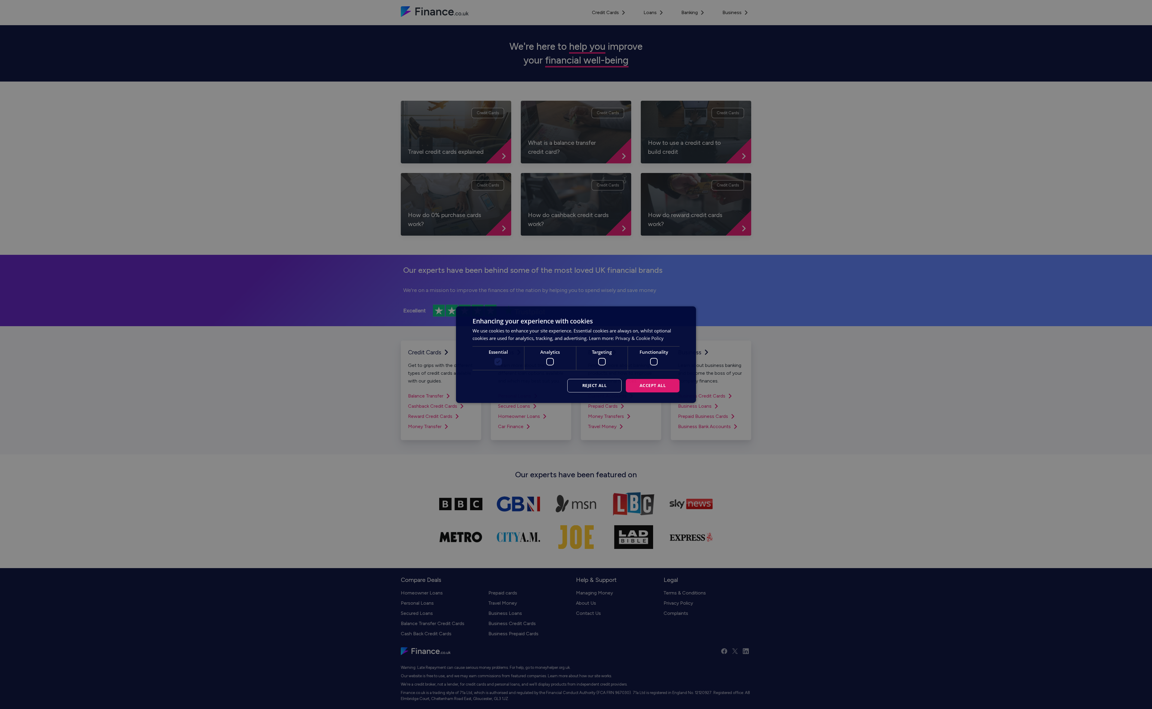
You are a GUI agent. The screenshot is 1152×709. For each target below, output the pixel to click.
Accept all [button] (653, 385)
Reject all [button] (594, 385)
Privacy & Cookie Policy (639, 338)
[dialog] (576, 354)
